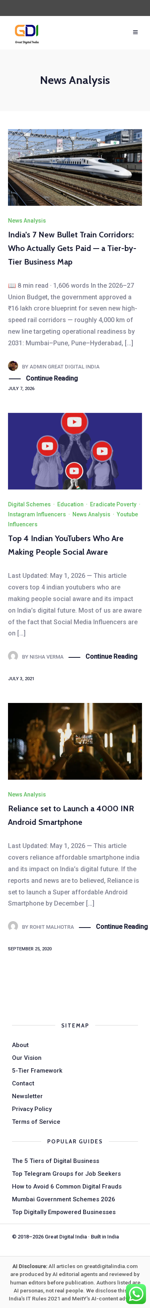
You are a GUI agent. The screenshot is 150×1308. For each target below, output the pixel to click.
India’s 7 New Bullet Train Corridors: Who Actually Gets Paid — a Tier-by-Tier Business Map (72, 248)
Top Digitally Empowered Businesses (64, 1212)
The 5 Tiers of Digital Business (55, 1161)
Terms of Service (36, 1121)
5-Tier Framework (37, 1070)
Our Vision (27, 1057)
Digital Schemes (29, 504)
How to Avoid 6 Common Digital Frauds (67, 1186)
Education (70, 504)
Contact (23, 1083)
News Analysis (27, 220)
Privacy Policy (32, 1109)
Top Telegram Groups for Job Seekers (66, 1173)
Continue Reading (52, 378)
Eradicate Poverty (113, 504)
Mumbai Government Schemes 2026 (63, 1199)
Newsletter (27, 1096)
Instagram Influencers (37, 514)
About (20, 1045)
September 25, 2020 (30, 949)
